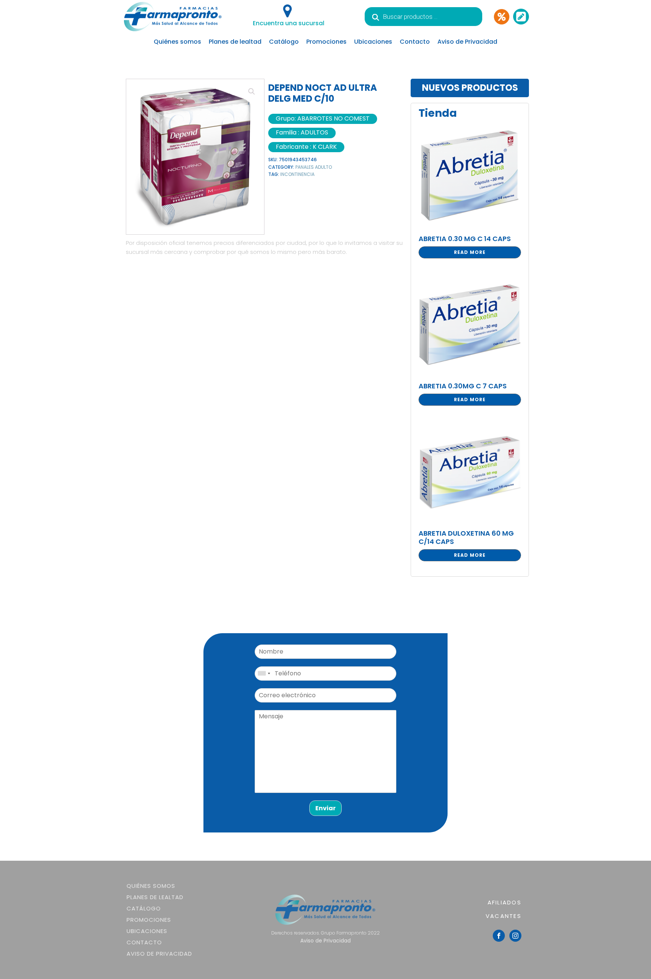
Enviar (325, 808)
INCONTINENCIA (297, 174)
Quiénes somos (177, 41)
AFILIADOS (504, 902)
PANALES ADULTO (313, 167)
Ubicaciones (373, 41)
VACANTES (503, 916)
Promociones (326, 41)
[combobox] (263, 673)
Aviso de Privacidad (467, 41)
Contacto (415, 41)
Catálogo (284, 41)
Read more (470, 252)
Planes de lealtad (235, 41)
